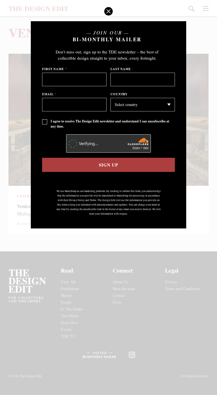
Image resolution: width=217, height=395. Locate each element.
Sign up (108, 165)
